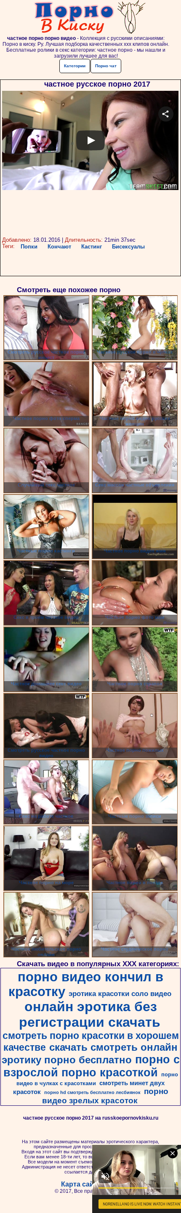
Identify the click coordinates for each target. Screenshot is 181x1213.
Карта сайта (81, 1184)
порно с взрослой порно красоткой (91, 1066)
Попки (29, 246)
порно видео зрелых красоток (105, 1096)
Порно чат (106, 65)
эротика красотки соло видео (120, 993)
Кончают (59, 246)
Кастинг (91, 246)
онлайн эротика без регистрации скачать (89, 1014)
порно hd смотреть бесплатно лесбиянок (92, 1092)
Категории (74, 65)
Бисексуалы (128, 246)
